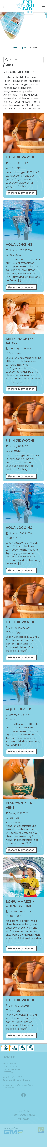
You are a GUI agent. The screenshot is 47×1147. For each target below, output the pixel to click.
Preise (14, 1049)
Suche (9, 65)
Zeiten (5, 1049)
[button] (3, 7)
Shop (22, 1049)
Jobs (30, 1049)
